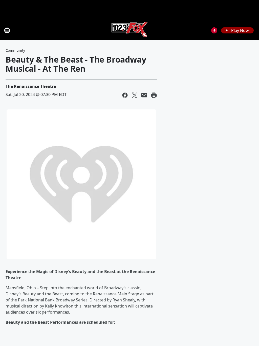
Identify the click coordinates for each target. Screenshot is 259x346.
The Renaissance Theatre (31, 86)
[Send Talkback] (214, 30)
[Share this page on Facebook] (124, 95)
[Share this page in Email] (144, 95)
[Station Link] (130, 30)
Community (15, 50)
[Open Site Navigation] (7, 30)
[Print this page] (153, 95)
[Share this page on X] (134, 95)
